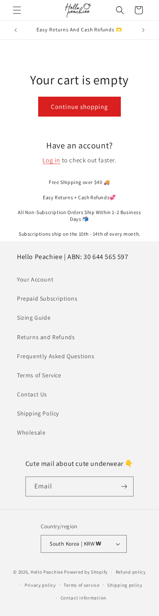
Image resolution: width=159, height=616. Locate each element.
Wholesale (31, 432)
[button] (17, 10)
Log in (51, 160)
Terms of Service (39, 375)
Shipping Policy (38, 413)
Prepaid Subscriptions (47, 298)
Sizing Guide (33, 317)
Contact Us (32, 394)
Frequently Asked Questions (56, 356)
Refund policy (131, 572)
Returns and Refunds (46, 337)
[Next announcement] (143, 30)
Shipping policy (124, 585)
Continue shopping (79, 107)
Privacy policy (40, 585)
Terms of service (81, 585)
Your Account (35, 279)
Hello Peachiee (47, 572)
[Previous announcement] (15, 30)
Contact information (83, 598)
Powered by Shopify (86, 572)
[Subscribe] (123, 486)
